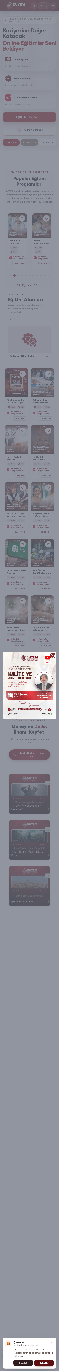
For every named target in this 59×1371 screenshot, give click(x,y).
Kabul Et (44, 1362)
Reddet (23, 1362)
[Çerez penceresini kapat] (51, 1342)
